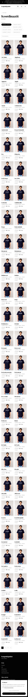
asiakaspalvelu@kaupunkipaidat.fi (8, 679)
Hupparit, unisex (7, 32)
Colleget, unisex (7, 29)
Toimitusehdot (4, 671)
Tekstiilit (3, 665)
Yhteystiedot (3, 669)
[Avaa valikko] (25, 6)
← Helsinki (3, 12)
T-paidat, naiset (17, 24)
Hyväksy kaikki (14, 693)
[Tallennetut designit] (17, 6)
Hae (24, 36)
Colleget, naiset (18, 29)
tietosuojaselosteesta (8, 687)
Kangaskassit (17, 32)
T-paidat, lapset (6, 27)
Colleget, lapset (17, 27)
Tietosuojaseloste (5, 672)
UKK (2, 667)
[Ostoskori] (21, 6)
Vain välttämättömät (14, 690)
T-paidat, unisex (6, 24)
